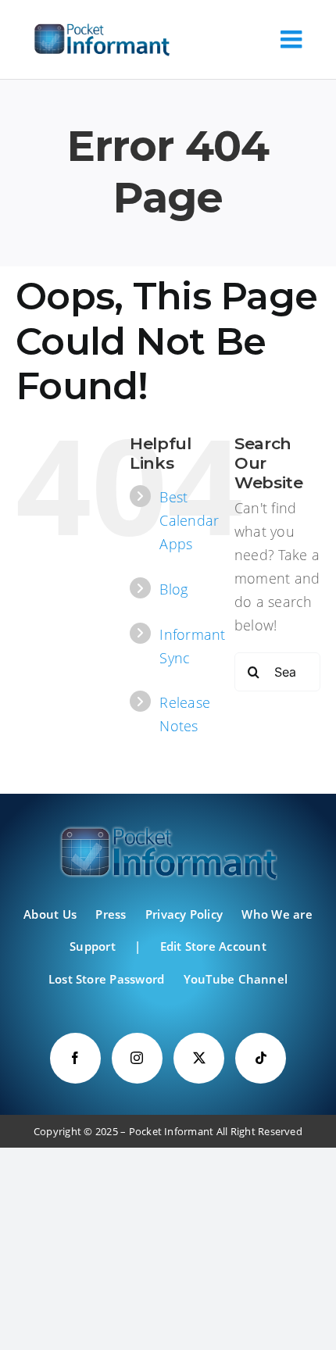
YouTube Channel (236, 979)
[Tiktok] (260, 1058)
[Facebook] (75, 1058)
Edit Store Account (213, 946)
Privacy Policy (184, 914)
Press (110, 914)
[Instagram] (137, 1058)
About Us (50, 914)
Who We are (276, 914)
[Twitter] (198, 1058)
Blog (173, 589)
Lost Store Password (106, 979)
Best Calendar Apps (189, 520)
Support (93, 946)
